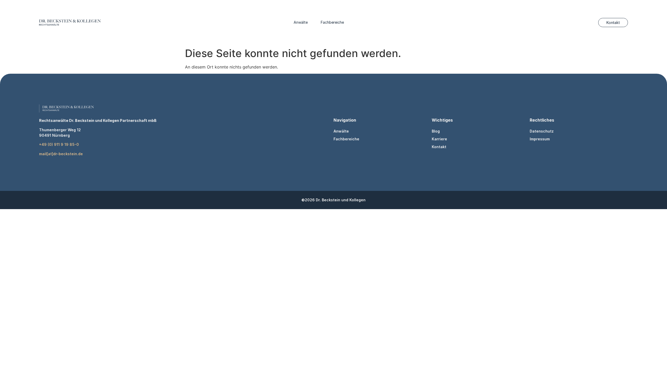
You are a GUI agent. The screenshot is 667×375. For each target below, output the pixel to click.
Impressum (540, 139)
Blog (436, 131)
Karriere (439, 139)
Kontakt (439, 147)
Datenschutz (542, 131)
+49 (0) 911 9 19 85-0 (59, 144)
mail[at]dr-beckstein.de (61, 154)
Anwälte (301, 22)
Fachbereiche (332, 22)
